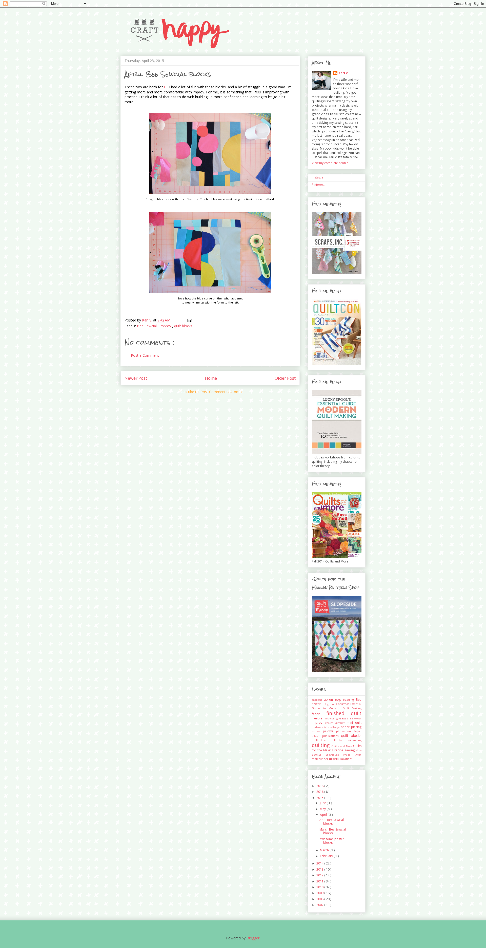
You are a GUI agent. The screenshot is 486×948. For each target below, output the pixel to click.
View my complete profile (330, 163)
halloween (355, 718)
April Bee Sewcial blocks (331, 821)
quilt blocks (183, 326)
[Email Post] (189, 320)
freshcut (330, 718)
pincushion (345, 731)
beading (349, 699)
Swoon (358, 754)
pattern (317, 731)
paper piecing (351, 727)
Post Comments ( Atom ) (221, 391)
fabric (319, 714)
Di (165, 87)
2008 (320, 899)
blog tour (330, 704)
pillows (329, 731)
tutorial (334, 759)
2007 (320, 905)
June (323, 803)
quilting (322, 745)
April (324, 815)
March (325, 850)
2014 (320, 863)
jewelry (330, 722)
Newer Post (136, 378)
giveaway (343, 718)
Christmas (343, 704)
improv (166, 326)
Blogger (253, 938)
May (323, 809)
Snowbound (334, 754)
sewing (350, 750)
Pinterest (318, 185)
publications (331, 736)
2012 (320, 875)
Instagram (319, 177)
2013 (320, 869)
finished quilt (344, 713)
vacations (346, 759)
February (327, 856)
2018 (320, 786)
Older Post (285, 378)
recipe (339, 750)
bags (339, 699)
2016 (320, 792)
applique (318, 699)
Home (211, 378)
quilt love (321, 740)
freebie (318, 718)
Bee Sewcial (147, 326)
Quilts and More (342, 746)
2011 (320, 881)
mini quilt (354, 722)
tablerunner (320, 759)
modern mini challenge (326, 727)
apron (329, 699)
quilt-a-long (354, 740)
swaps (349, 754)
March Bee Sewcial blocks (332, 831)
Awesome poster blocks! (331, 841)
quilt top (338, 740)
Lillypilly (341, 722)
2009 (320, 893)
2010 (320, 887)
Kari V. (343, 73)
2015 (320, 798)
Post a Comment (145, 355)
